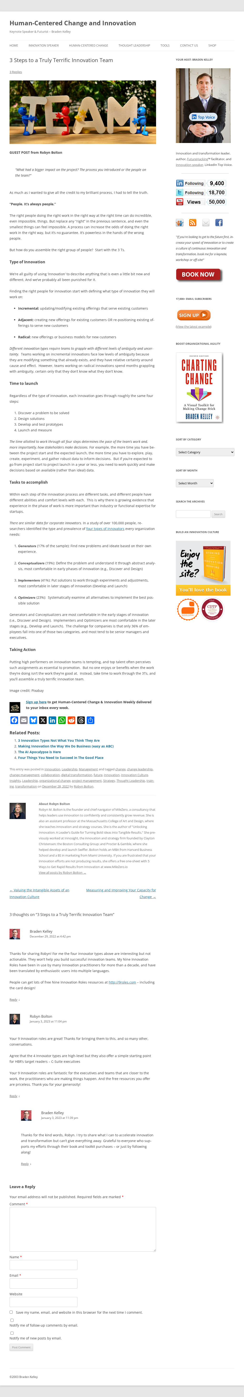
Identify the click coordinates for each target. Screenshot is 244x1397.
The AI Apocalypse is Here (39, 752)
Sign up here (36, 702)
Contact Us (189, 45)
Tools (165, 45)
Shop (212, 45)
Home (14, 45)
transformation (26, 786)
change (120, 769)
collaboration (50, 775)
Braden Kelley (41, 931)
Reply (13, 999)
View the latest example (193, 326)
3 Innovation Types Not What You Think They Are (59, 740)
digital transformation (76, 775)
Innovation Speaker (44, 45)
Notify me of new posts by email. (36, 1338)
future (98, 775)
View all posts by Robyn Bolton (62, 872)
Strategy (109, 780)
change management (25, 775)
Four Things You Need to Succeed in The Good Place (60, 757)
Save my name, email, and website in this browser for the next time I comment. (79, 1312)
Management (88, 769)
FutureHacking (197, 159)
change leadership (140, 769)
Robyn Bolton (83, 786)
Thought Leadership (134, 45)
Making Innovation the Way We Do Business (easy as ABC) (66, 746)
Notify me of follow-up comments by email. (44, 1325)
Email (15, 1275)
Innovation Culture (134, 775)
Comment (19, 1204)
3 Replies (16, 72)
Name (16, 1257)
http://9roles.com (122, 982)
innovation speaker (189, 165)
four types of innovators (105, 528)
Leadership (69, 769)
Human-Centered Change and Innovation (73, 23)
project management (87, 780)
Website (16, 1294)
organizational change (55, 780)
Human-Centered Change (88, 45)
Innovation (52, 769)
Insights (15, 780)
